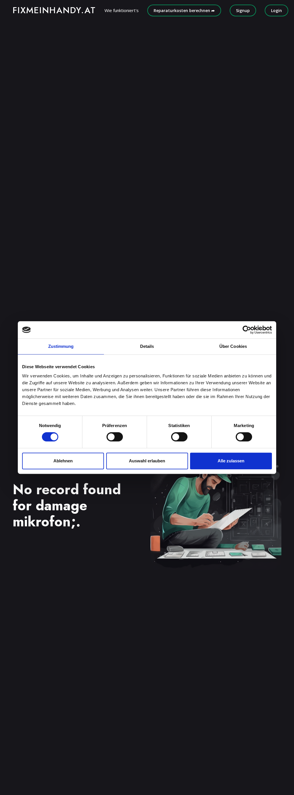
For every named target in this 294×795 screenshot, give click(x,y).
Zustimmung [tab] (61, 346)
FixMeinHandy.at (54, 10)
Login (276, 10)
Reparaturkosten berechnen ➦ (184, 10)
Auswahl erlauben (147, 460)
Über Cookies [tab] (233, 346)
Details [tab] (147, 346)
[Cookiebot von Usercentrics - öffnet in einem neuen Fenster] (247, 329)
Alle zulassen (231, 460)
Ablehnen (63, 460)
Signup (243, 10)
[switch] (115, 436)
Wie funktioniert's (122, 10)
